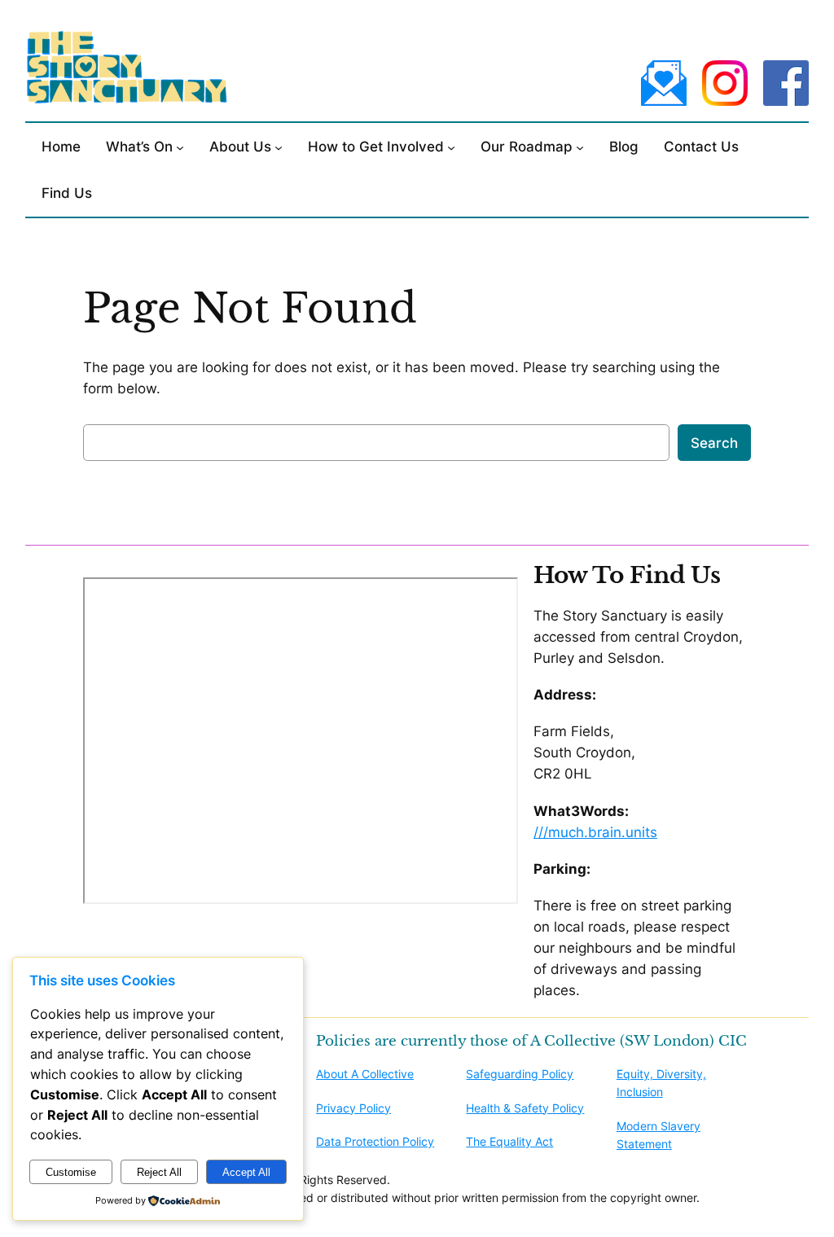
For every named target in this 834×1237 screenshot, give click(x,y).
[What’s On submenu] (180, 147)
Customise (71, 1172)
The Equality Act (509, 1141)
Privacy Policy (353, 1108)
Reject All (159, 1172)
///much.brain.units (595, 832)
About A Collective (365, 1074)
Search (714, 443)
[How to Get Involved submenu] (451, 147)
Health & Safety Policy (525, 1108)
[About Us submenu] (278, 147)
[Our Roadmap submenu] (580, 147)
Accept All (246, 1172)
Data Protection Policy (375, 1141)
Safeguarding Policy (519, 1074)
